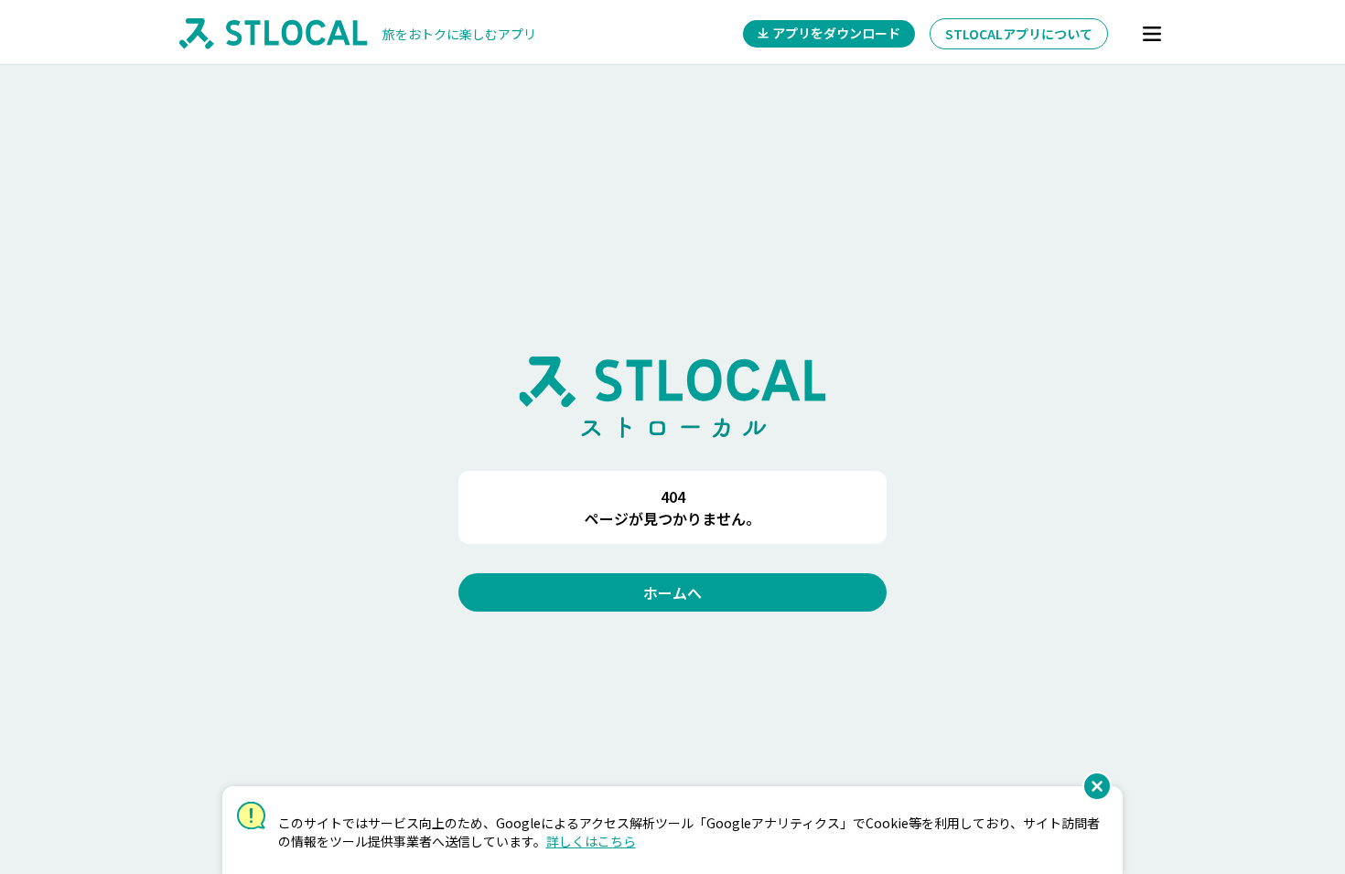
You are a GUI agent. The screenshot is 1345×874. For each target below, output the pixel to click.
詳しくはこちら (591, 841)
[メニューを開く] (1152, 33)
